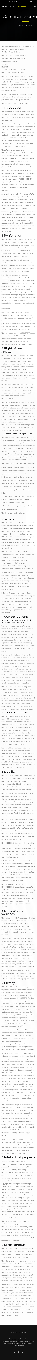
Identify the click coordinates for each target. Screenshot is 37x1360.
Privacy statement (26, 1343)
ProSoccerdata (21, 1332)
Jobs (26, 1339)
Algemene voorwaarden (10, 1341)
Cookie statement (18, 1346)
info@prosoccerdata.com (15, 72)
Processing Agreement (26, 1341)
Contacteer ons (14, 1339)
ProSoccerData (9, 7)
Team (22, 1339)
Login (32, 1)
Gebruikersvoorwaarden (11, 1343)
